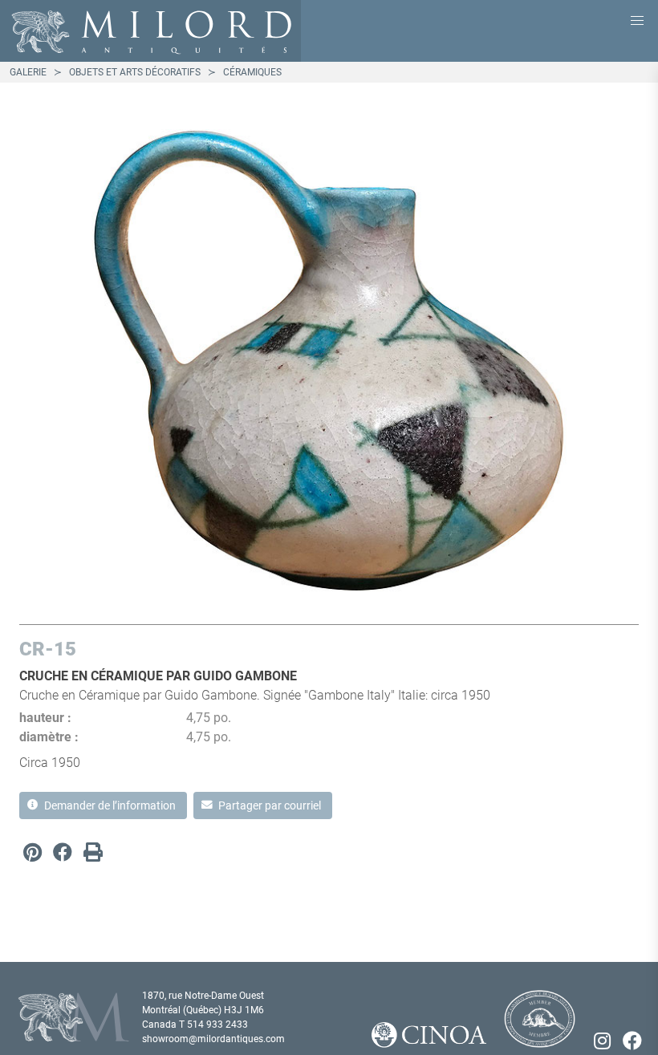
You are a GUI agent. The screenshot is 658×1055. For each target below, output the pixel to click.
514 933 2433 (217, 1024)
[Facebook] (62, 852)
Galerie (28, 72)
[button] (637, 21)
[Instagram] (602, 1040)
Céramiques (252, 72)
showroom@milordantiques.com (213, 1039)
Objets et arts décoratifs (135, 72)
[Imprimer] (93, 852)
